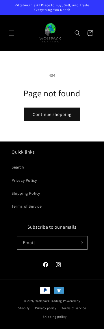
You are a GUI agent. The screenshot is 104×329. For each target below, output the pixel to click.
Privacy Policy (24, 180)
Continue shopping (52, 114)
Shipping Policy (26, 193)
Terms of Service (27, 206)
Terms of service (74, 308)
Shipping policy (55, 317)
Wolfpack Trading (49, 301)
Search (18, 167)
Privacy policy (45, 308)
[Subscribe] (81, 243)
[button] (11, 33)
